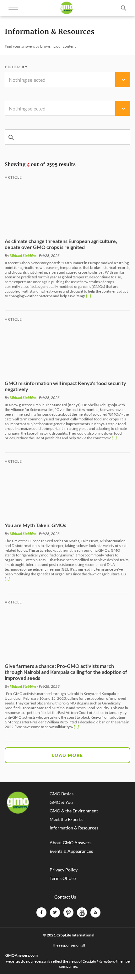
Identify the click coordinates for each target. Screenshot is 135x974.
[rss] (95, 912)
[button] (67, 79)
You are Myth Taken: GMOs (35, 525)
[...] (88, 296)
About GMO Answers (70, 842)
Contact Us (65, 897)
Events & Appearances (71, 851)
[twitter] (55, 912)
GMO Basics (61, 794)
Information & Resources (74, 828)
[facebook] (41, 912)
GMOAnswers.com (21, 955)
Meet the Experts (66, 819)
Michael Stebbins (23, 255)
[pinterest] (68, 912)
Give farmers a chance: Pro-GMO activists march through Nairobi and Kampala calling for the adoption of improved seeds (66, 672)
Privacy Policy (64, 870)
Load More (67, 755)
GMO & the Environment (74, 811)
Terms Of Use (63, 878)
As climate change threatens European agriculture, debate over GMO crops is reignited (61, 244)
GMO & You (61, 802)
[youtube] (82, 912)
